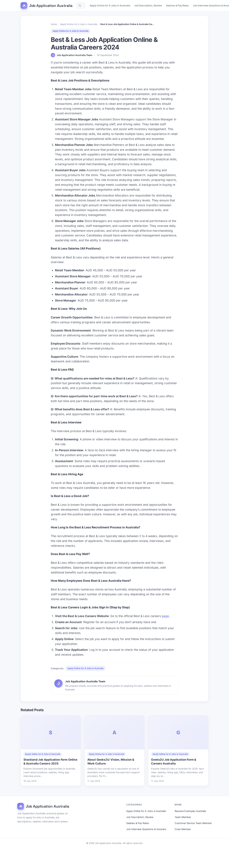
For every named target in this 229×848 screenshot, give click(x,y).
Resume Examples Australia (190, 811)
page (165, 616)
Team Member (183, 817)
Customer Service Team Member (193, 823)
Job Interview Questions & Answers (146, 829)
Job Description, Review (148, 5)
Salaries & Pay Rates (177, 5)
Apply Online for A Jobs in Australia (110, 5)
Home (54, 24)
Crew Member (183, 829)
